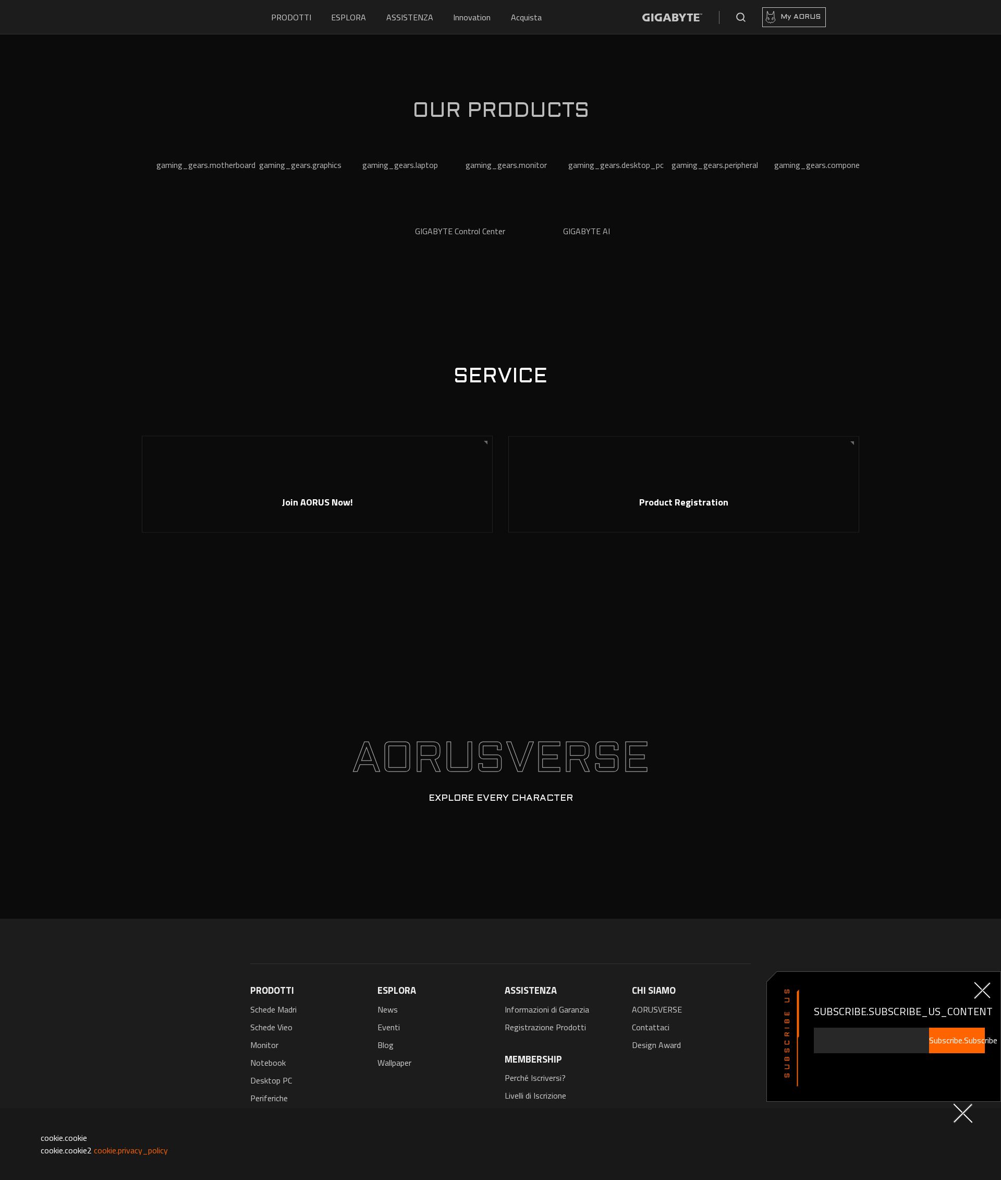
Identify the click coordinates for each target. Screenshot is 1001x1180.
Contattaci (650, 1027)
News (387, 1009)
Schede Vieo (271, 1027)
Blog (385, 1045)
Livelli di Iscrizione (535, 1095)
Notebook (268, 1062)
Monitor (264, 1045)
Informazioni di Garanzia (547, 1009)
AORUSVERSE (657, 1009)
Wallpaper (394, 1062)
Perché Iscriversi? (535, 1077)
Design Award (656, 1045)
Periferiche (269, 1098)
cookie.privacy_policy (131, 1150)
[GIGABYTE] (672, 17)
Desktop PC (271, 1080)
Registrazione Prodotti (545, 1027)
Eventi (388, 1027)
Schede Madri (273, 1009)
